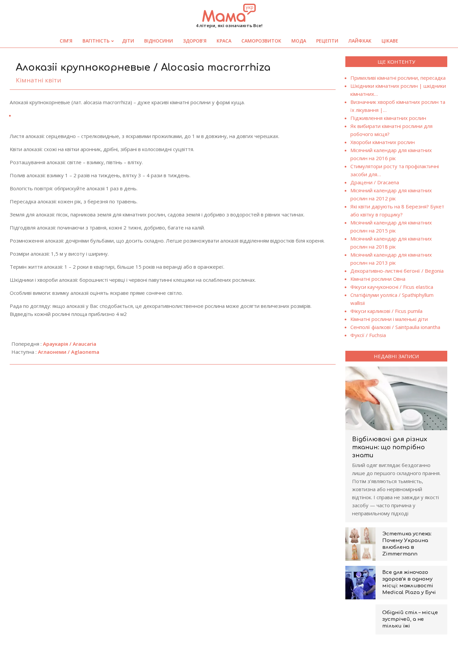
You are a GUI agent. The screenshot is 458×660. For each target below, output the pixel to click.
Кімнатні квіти (38, 80)
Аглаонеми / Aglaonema (68, 351)
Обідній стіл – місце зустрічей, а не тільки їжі (410, 619)
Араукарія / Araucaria (69, 343)
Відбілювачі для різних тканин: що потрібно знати (389, 447)
